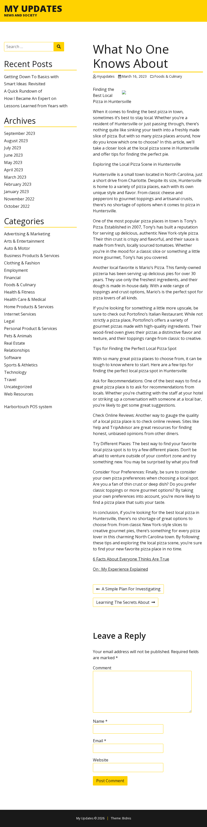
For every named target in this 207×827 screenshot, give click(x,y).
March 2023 (15, 177)
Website (100, 760)
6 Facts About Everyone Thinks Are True (131, 559)
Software (12, 357)
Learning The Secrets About (122, 603)
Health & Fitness (19, 292)
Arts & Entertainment (24, 241)
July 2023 (12, 148)
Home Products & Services (29, 306)
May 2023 (13, 162)
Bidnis (126, 818)
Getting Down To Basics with (31, 76)
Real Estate (14, 343)
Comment (102, 668)
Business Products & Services (31, 255)
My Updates (33, 8)
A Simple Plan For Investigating (128, 589)
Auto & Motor (17, 248)
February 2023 (17, 184)
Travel (10, 379)
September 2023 (19, 133)
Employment (16, 270)
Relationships (17, 350)
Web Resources (18, 394)
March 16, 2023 (134, 76)
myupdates (106, 76)
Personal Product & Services (30, 328)
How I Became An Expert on (30, 98)
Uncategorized (18, 386)
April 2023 (13, 170)
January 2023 (16, 191)
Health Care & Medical (25, 299)
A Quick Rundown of (23, 91)
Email (99, 740)
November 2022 (19, 199)
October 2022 (17, 206)
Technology (15, 372)
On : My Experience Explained (120, 569)
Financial (12, 277)
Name (100, 721)
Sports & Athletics (21, 365)
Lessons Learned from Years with (35, 106)
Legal (9, 321)
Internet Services (20, 314)
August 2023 (16, 140)
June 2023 (13, 155)
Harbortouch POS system (28, 406)
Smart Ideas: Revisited (24, 84)
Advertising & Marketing (27, 234)
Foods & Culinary (20, 284)
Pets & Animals (18, 336)
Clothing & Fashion (22, 263)
